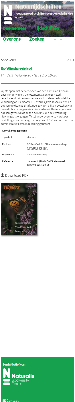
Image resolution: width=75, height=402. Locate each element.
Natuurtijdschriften (38, 6)
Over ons (12, 38)
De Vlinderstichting (37, 154)
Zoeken (36, 38)
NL (55, 39)
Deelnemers (14, 27)
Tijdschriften (47, 27)
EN (61, 39)
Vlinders (7, 75)
